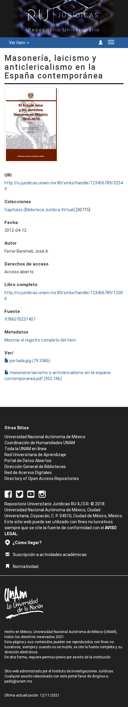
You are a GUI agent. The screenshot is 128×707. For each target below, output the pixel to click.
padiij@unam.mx (18, 681)
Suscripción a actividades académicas (50, 554)
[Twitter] (19, 493)
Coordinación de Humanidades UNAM (39, 442)
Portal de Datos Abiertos (27, 460)
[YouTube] (31, 493)
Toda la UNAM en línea (25, 448)
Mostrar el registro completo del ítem (40, 340)
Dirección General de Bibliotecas (35, 466)
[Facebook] (8, 493)
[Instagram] (42, 493)
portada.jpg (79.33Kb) (29, 360)
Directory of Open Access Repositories (41, 478)
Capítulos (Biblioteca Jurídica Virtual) (39, 209)
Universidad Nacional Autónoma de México (44, 436)
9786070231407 (19, 319)
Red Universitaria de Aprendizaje (35, 454)
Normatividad (25, 566)
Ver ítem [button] (17, 42)
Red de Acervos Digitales (28, 472)
